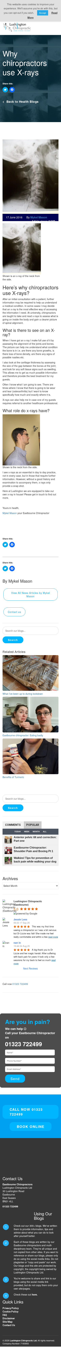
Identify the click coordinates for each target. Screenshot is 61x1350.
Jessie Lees (20, 919)
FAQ (5, 1315)
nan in (17, 942)
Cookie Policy (10, 1311)
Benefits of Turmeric (13, 777)
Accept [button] (42, 12)
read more (53, 936)
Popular (32, 824)
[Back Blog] (17, 26)
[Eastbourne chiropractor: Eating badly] (30, 714)
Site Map (7, 1321)
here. (35, 1294)
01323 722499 (20, 984)
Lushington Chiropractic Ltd (23, 1340)
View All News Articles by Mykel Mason (30, 594)
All (45, 832)
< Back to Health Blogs (21, 101)
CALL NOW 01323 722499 (26, 1112)
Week (26, 832)
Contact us (14, 612)
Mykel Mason (10, 513)
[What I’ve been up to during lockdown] (30, 672)
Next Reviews (30, 968)
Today (17, 832)
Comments (13, 824)
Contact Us (9, 1325)
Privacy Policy (11, 1308)
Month (36, 832)
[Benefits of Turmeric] (30, 756)
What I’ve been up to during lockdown (23, 693)
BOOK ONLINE (30, 1126)
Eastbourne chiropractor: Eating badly (23, 735)
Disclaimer (9, 1318)
